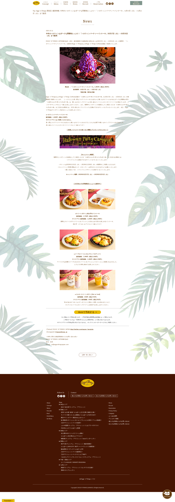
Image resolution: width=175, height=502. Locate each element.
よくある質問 (113, 416)
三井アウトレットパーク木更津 (70, 423)
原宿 (62, 412)
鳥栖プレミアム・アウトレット (70, 467)
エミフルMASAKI (66, 462)
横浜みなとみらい (78, 417)
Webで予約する (86, 312)
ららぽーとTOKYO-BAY (88, 415)
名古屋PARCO (65, 433)
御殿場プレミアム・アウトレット (71, 438)
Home (48, 403)
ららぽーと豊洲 (75, 428)
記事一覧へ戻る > (87, 355)
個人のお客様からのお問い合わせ (82, 396)
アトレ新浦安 (96, 420)
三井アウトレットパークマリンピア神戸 (73, 454)
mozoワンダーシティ (89, 438)
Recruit (85, 4)
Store (65, 4)
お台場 (67, 412)
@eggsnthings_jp (61, 332)
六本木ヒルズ (65, 428)
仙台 (62, 407)
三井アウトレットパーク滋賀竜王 (71, 452)
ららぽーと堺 (79, 449)
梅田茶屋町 (87, 444)
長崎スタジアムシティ (68, 470)
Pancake (49, 411)
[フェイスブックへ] (110, 3)
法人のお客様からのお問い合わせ (106, 396)
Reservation (98, 4)
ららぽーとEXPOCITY (67, 446)
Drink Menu (50, 416)
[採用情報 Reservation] (136, 3)
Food (48, 413)
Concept (45, 4)
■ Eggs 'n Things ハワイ (87, 479)
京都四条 (91, 446)
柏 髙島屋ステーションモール (70, 420)
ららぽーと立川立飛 (80, 412)
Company (111, 413)
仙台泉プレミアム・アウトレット (75, 407)
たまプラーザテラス (92, 425)
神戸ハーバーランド (81, 446)
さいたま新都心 (75, 415)
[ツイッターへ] (107, 3)
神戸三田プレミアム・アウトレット (72, 444)
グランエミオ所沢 (85, 420)
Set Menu (49, 419)
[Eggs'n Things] (36, 4)
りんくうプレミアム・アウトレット (90, 457)
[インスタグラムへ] (112, 3)
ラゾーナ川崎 (65, 415)
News (75, 4)
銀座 (71, 412)
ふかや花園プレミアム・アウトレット (72, 425)
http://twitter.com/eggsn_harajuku (81, 329)
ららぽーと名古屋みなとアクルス (71, 436)
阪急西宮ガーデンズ (67, 449)
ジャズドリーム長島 (76, 433)
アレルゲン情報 (113, 419)
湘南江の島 (90, 412)
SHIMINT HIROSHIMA (79, 462)
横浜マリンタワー (66, 417)
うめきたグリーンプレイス (69, 457)
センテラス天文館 (86, 467)
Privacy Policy (113, 411)
